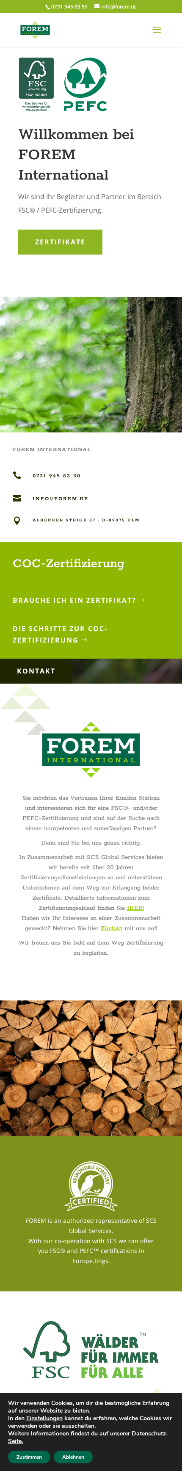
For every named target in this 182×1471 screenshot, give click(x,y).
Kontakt (111, 928)
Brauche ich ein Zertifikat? (74, 600)
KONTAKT (36, 671)
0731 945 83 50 (69, 6)
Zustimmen (29, 1457)
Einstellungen (44, 1418)
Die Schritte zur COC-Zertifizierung (60, 634)
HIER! (135, 908)
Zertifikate (60, 242)
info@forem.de (60, 499)
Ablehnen (73, 1457)
